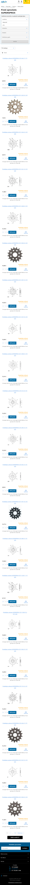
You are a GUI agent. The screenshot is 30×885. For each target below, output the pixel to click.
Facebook (5, 875)
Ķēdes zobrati (20, 6)
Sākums (2, 6)
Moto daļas (8, 6)
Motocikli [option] (5, 22)
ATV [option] (4, 25)
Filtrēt (5, 52)
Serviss (2, 861)
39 (15, 833)
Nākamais (20, 833)
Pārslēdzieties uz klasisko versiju (15, 882)
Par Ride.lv (3, 857)
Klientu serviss (4, 854)
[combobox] (15, 19)
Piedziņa (14, 6)
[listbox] (15, 24)
